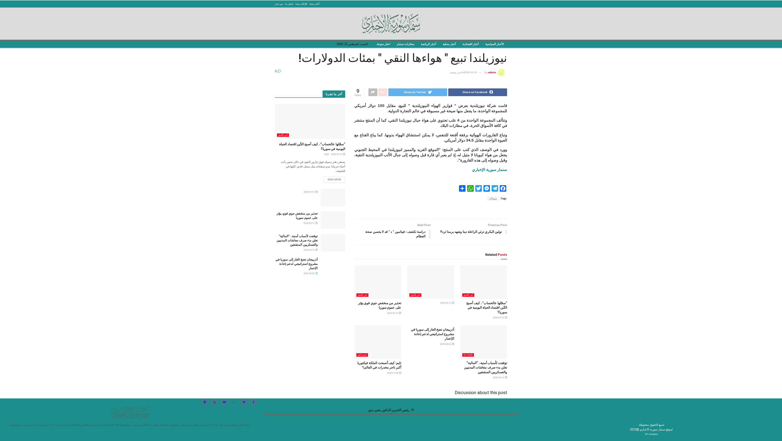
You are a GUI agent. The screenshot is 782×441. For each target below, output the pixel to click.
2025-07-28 (393, 373)
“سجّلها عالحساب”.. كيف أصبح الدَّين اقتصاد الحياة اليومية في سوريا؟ (486, 307)
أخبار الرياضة (428, 44)
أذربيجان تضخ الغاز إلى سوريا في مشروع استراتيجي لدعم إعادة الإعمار (432, 334)
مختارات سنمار (405, 44)
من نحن (279, 3)
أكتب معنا (314, 3)
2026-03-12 (498, 377)
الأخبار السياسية (494, 44)
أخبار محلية (449, 44)
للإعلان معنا (301, 3)
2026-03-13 (498, 317)
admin (492, 72)
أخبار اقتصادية (470, 44)
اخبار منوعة (383, 44)
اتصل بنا (289, 3)
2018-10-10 (470, 72)
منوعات (493, 198)
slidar (468, 355)
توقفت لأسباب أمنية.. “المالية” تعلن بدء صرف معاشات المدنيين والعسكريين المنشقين (485, 367)
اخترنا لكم (362, 355)
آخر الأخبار (468, 295)
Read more (334, 179)
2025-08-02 (445, 344)
